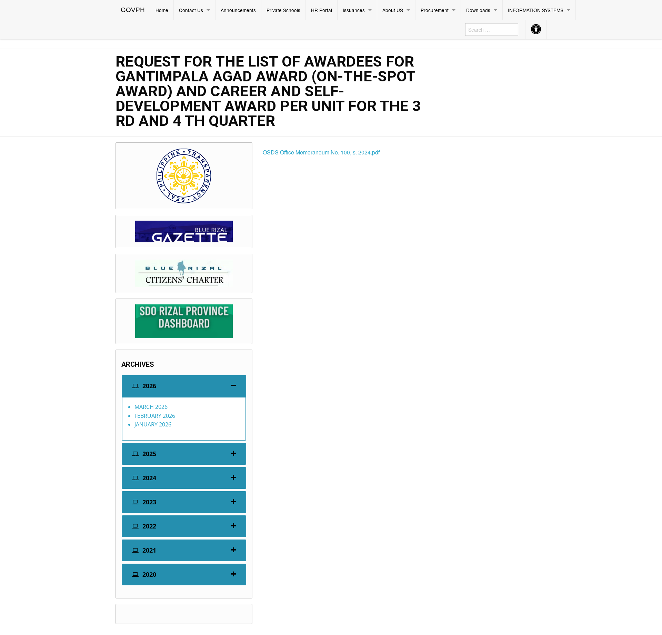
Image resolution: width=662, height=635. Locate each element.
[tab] (184, 386)
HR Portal (321, 10)
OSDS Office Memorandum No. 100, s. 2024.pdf (321, 152)
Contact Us (191, 10)
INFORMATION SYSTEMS (535, 10)
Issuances (354, 10)
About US (392, 10)
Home (162, 10)
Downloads (478, 10)
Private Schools (283, 10)
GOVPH (133, 9)
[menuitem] (133, 10)
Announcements (238, 10)
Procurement (435, 10)
